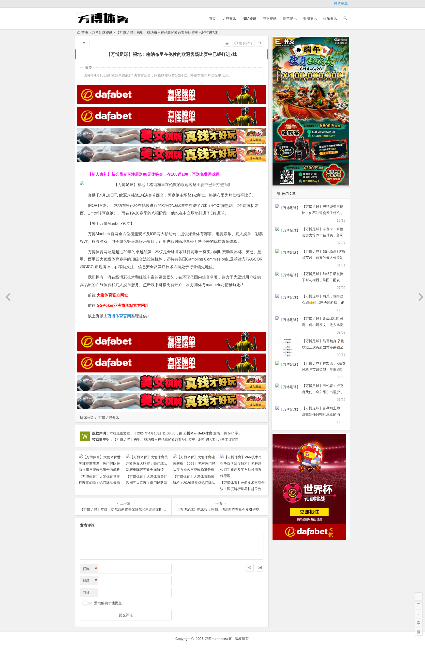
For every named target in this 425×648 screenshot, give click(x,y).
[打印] (227, 43)
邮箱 (90, 580)
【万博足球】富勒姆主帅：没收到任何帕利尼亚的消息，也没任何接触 (322, 414)
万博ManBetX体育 (197, 433)
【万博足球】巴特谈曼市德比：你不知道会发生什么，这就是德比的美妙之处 (322, 213)
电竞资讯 (269, 18)
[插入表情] (250, 567)
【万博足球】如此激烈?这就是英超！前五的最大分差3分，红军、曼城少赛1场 (323, 257)
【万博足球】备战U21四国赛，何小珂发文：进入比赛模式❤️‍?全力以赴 (322, 325)
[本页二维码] (419, 632)
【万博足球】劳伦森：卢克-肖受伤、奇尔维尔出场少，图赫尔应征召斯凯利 (323, 392)
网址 (86, 592)
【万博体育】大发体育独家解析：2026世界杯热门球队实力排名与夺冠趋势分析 (194, 483)
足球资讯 (229, 18)
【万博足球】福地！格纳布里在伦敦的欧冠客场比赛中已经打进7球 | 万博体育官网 (175, 439)
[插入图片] (259, 567)
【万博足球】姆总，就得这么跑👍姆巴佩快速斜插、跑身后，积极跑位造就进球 (323, 302)
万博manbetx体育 (218, 639)
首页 (212, 18)
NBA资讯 (249, 18)
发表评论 (245, 43)
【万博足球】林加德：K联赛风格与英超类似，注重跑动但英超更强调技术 (324, 369)
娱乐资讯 (330, 18)
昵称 (90, 568)
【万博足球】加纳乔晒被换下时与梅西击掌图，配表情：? (322, 280)
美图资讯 (310, 18)
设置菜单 (341, 4)
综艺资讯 (290, 18)
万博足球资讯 (102, 32)
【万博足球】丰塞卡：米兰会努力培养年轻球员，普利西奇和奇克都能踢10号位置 (323, 235)
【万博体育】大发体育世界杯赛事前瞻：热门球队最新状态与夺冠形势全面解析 (99, 483)
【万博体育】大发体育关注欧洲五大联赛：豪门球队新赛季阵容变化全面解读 (146, 483)
